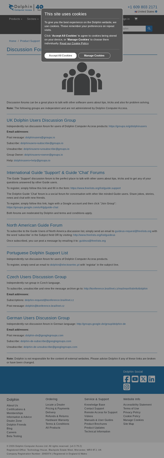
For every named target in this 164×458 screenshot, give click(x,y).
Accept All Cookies (60, 55)
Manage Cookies (94, 55)
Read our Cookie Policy (74, 43)
